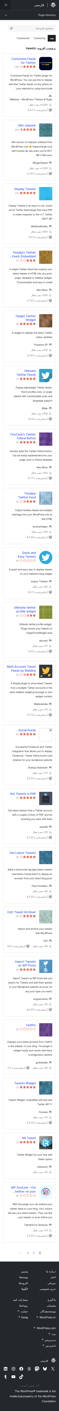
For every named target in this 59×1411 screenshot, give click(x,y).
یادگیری (51, 1299)
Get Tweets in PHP (23, 793)
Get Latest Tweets (23, 853)
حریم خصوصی (48, 1289)
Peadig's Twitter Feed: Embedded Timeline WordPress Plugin (22, 254)
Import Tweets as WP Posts (25, 963)
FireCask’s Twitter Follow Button (23, 436)
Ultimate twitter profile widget (25, 609)
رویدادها (23, 1305)
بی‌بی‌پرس (48, 1339)
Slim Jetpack (27, 125)
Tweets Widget (25, 1083)
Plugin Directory (47, 15)
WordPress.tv (46, 1317)
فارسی (44, 1360)
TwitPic (31, 1025)
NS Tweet (29, 1138)
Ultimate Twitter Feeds (26, 372)
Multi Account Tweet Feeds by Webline (21, 668)
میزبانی (52, 1283)
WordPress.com (44, 1328)
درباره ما (51, 1271)
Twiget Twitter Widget (25, 318)
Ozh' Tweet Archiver (21, 912)
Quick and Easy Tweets (27, 554)
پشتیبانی (51, 1305)
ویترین (24, 1271)
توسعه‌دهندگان (48, 1311)
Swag (23, 1317)
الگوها (24, 1289)
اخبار (53, 1277)
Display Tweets (25, 189)
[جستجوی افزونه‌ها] (11, 28)
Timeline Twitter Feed (27, 495)
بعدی (20, 1252)
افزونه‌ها (23, 1283)
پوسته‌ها (23, 1277)
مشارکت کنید (20, 1299)
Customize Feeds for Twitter (23, 60)
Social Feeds (27, 730)
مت (52, 1334)
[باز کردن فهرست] (5, 5)
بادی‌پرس (49, 1345)
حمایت (22, 1311)
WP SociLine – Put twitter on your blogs (23, 1189)
